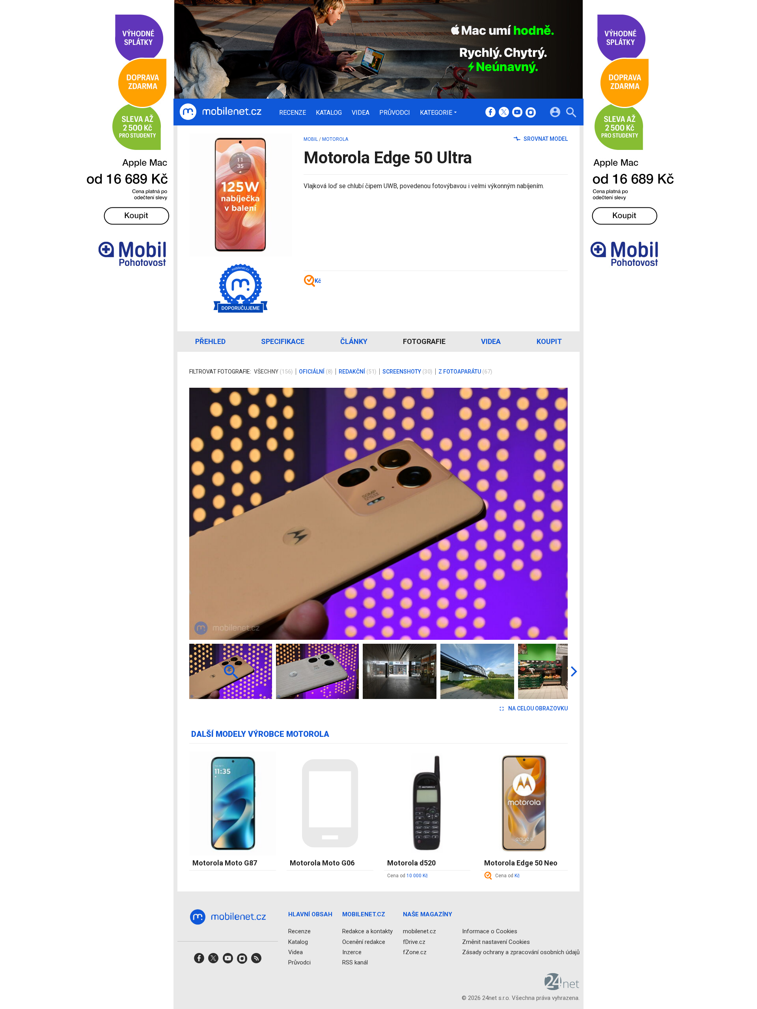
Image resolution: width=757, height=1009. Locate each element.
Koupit (549, 341)
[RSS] (256, 960)
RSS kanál (355, 962)
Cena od (407, 875)
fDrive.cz (414, 941)
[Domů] (220, 112)
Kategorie (436, 112)
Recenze (292, 113)
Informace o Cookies (489, 931)
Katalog (329, 113)
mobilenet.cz (419, 931)
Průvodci (394, 113)
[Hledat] (571, 113)
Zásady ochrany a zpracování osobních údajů (521, 952)
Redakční (358, 371)
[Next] (536, 513)
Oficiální (316, 371)
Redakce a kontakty (367, 931)
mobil (311, 139)
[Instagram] (530, 112)
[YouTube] (517, 112)
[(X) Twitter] (503, 112)
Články (353, 341)
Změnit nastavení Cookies (496, 941)
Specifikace (282, 341)
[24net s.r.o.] (562, 987)
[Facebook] (490, 112)
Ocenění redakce (363, 941)
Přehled (210, 341)
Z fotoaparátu (465, 371)
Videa (360, 113)
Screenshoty (407, 371)
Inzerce (352, 952)
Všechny (273, 371)
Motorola (335, 139)
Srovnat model (545, 139)
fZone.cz (415, 952)
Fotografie (424, 341)
